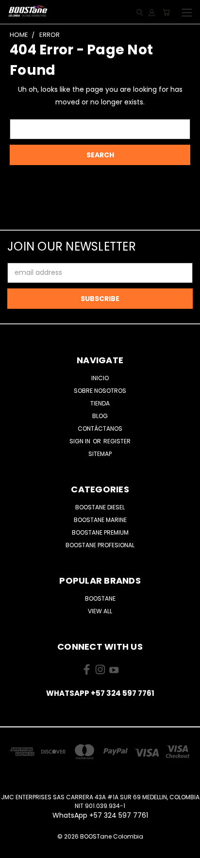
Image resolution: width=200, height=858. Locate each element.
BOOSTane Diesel (100, 507)
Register (117, 441)
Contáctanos (100, 428)
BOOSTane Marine (100, 520)
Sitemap (100, 454)
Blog (100, 416)
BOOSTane (100, 598)
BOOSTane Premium (100, 532)
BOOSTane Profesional (100, 545)
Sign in (80, 441)
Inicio (100, 378)
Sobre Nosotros (100, 391)
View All (100, 611)
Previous (15, 848)
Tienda (100, 403)
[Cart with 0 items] (166, 12)
